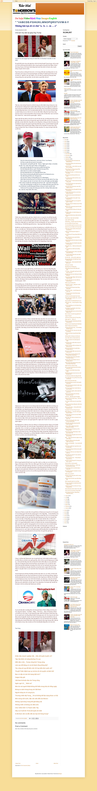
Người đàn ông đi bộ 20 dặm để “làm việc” (75, 578)
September (67, 159)
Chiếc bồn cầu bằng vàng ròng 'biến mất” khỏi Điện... (72, 424)
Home (37, 763)
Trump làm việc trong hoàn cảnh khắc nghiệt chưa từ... (73, 187)
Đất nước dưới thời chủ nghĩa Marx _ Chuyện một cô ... (72, 349)
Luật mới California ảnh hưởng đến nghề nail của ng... (72, 441)
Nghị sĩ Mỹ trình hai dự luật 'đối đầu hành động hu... (72, 238)
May (66, 501)
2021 (65, 148)
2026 (65, 139)
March (66, 504)
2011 (65, 522)
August (66, 495)
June (66, 499)
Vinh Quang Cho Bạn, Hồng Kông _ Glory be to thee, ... (72, 493)
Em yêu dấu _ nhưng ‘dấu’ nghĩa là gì (73, 257)
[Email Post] (30, 718)
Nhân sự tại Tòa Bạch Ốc (70, 282)
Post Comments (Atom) (25, 765)
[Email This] (32, 718)
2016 (65, 513)
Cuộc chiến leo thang (69, 219)
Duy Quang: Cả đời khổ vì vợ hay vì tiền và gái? (75, 62)
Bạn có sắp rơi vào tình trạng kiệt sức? (73, 313)
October (67, 157)
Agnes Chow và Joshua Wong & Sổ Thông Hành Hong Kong (72, 355)
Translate (73, 40)
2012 (65, 521)
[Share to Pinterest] (38, 718)
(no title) (65, 93)
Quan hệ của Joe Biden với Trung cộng (73, 226)
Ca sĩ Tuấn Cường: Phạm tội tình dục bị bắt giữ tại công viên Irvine (75, 605)
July (66, 497)
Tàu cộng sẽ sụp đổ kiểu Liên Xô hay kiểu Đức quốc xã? (72, 309)
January (67, 508)
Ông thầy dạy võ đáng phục (70, 266)
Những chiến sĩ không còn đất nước (72, 336)
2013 (65, 519)
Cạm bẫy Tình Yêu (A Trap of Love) (72, 409)
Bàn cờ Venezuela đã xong (70, 380)
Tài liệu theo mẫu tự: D (68, 544)
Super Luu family (67, 88)
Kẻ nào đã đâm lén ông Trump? (71, 223)
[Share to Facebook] (36, 718)
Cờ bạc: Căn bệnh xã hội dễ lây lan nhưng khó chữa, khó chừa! (76, 101)
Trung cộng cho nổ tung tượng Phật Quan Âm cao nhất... (72, 170)
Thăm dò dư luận (73, 110)
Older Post (56, 763)
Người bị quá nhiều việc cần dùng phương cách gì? (72, 394)
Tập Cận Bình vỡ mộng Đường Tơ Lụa (73, 300)
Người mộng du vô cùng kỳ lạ (71, 325)
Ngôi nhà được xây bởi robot (71, 365)
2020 (65, 150)
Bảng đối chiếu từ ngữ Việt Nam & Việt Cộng (75, 118)
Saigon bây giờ (68, 315)
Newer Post (18, 763)
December (67, 153)
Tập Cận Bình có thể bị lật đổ (71, 463)
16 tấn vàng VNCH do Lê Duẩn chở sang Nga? (75, 128)
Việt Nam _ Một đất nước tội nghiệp (72, 396)
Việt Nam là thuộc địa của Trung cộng (73, 317)
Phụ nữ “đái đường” (74, 52)
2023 (65, 145)
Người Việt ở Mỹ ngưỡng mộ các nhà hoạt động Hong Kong (72, 363)
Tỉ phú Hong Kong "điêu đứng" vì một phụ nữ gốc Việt (72, 432)
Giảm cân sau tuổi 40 (69, 473)
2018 (65, 510)
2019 (65, 152)
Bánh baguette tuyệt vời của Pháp (72, 481)
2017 (65, 512)
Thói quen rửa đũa (69, 264)
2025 (65, 141)
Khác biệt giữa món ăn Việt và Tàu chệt (73, 488)
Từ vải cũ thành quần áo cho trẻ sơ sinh (73, 225)
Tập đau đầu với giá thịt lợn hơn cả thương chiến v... (72, 360)
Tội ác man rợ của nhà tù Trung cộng (72, 490)
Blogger (60, 773)
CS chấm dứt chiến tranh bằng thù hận (73, 375)
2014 (65, 517)
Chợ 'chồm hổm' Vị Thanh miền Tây (72, 337)
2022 (65, 146)
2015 (65, 515)
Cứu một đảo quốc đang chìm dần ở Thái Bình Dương (72, 357)
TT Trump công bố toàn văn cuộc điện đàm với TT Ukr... (73, 255)
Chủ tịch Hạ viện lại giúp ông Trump (72, 296)
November (67, 155)
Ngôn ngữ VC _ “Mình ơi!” (70, 319)
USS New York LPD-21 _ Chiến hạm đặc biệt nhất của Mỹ (72, 466)
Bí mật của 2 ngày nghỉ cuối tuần (72, 218)
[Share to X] (35, 718)
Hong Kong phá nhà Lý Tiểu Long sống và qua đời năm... (73, 252)
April (66, 502)
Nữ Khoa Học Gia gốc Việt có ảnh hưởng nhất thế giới (72, 421)
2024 (65, 143)
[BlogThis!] (33, 718)
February (67, 506)
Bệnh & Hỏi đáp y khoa (75, 624)
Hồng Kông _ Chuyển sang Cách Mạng (73, 221)
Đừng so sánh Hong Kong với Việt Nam (73, 323)
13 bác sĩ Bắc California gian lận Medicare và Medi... (72, 427)
